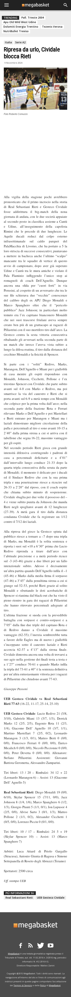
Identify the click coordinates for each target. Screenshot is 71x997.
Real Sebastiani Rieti (19, 897)
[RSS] (30, 946)
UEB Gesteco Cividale (50, 897)
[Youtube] (50, 946)
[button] (65, 5)
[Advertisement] (35, 156)
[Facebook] (20, 946)
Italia (8, 42)
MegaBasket (14, 953)
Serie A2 (20, 42)
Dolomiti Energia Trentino (20, 26)
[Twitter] (40, 946)
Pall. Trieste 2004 (32, 17)
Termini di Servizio (23, 985)
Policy (43, 985)
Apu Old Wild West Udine (19, 22)
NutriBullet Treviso (16, 31)
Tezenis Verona (52, 26)
